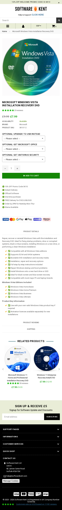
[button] (8, 110)
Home (4, 31)
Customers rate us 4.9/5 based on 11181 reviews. (36, 504)
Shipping (31, 329)
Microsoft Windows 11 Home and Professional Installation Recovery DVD (17, 378)
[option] (16, 369)
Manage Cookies (10, 481)
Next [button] (59, 369)
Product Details (31, 231)
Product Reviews (31, 323)
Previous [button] (3, 369)
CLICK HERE (38, 14)
